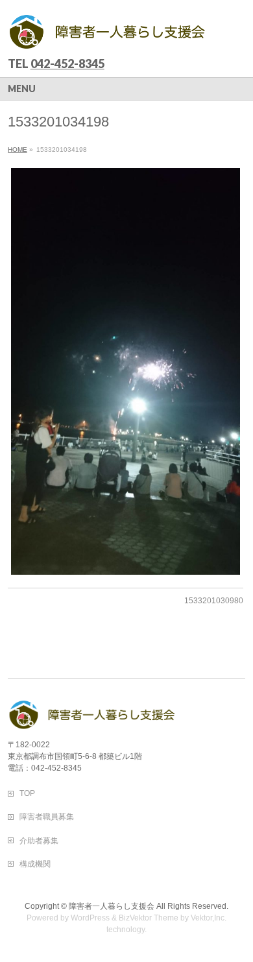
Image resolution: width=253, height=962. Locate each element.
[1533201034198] (125, 371)
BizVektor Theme (148, 917)
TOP (27, 793)
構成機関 (35, 864)
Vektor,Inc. (208, 917)
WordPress (90, 917)
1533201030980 (213, 600)
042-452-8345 (67, 63)
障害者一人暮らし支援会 (111, 906)
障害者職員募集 (46, 816)
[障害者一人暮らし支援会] (108, 36)
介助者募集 (38, 840)
